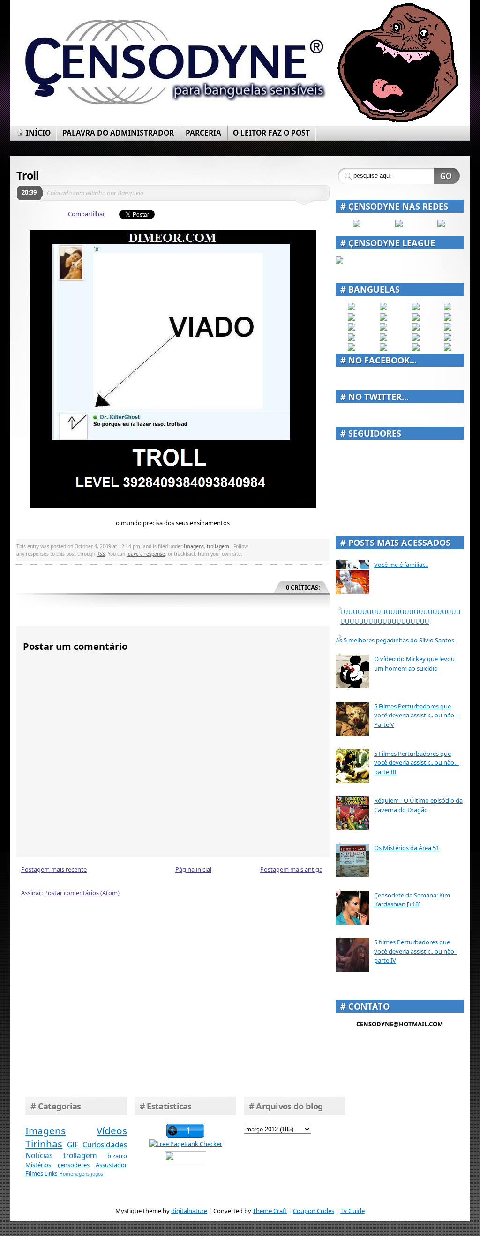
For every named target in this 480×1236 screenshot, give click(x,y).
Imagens (194, 546)
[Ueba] (447, 338)
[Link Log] (416, 348)
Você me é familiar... (401, 564)
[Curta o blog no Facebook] (356, 225)
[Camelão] (447, 348)
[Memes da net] (351, 328)
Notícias (38, 1155)
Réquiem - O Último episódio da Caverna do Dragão (418, 805)
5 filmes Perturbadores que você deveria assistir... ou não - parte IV (416, 951)
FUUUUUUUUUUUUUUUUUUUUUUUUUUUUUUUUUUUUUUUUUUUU (400, 617)
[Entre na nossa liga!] (339, 261)
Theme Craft (270, 1210)
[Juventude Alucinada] (416, 328)
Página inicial (193, 869)
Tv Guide (352, 1210)
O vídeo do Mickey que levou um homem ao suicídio (414, 663)
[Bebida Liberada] (351, 308)
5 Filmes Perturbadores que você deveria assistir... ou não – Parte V (416, 715)
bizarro (117, 1156)
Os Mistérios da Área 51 (406, 848)
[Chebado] (447, 318)
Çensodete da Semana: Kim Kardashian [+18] (412, 900)
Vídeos (112, 1130)
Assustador (111, 1165)
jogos (97, 1173)
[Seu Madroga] (383, 338)
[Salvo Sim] (383, 328)
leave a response (146, 553)
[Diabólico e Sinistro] (383, 308)
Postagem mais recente (54, 869)
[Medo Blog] (416, 318)
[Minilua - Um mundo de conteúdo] (447, 328)
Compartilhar (86, 214)
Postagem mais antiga (291, 869)
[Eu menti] (383, 318)
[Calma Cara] (351, 338)
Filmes (34, 1173)
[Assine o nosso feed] (399, 225)
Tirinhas (43, 1143)
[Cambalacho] (447, 308)
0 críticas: (303, 587)
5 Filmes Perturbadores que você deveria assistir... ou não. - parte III (416, 762)
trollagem (218, 546)
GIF (72, 1144)
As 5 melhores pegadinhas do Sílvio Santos (395, 640)
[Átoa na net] (351, 348)
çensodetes (74, 1165)
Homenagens (74, 1173)
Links (51, 1173)
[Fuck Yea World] (351, 318)
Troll (27, 175)
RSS (101, 553)
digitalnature (189, 1210)
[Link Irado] (383, 348)
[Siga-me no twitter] (441, 225)
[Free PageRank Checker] (185, 1143)
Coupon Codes (313, 1210)
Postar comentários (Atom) (82, 893)
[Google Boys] (416, 308)
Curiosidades (104, 1144)
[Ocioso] (416, 338)
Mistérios (38, 1165)
